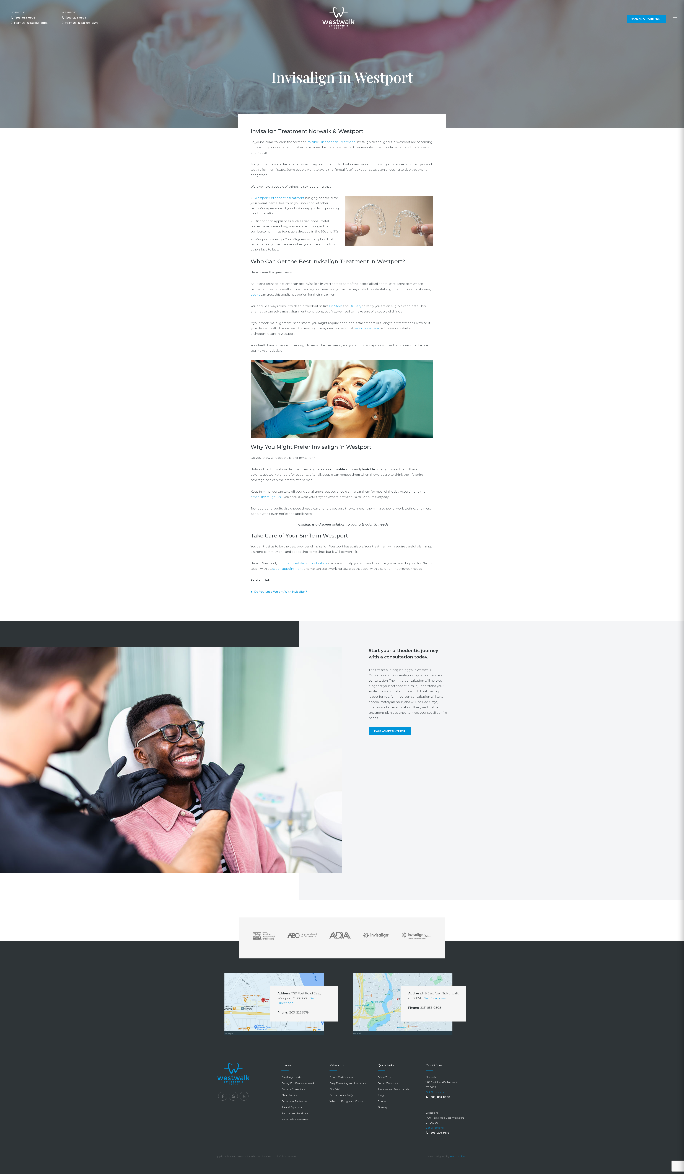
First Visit (335, 1089)
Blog (381, 1095)
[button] (675, 19)
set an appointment (287, 568)
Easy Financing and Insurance (348, 1083)
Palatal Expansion (292, 1107)
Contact (382, 1101)
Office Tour (384, 1077)
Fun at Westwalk (388, 1083)
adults (255, 294)
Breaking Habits (291, 1077)
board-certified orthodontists (305, 563)
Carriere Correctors (293, 1089)
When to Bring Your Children (347, 1101)
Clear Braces (289, 1095)
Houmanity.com (460, 1156)
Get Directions (434, 998)
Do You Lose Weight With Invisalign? (280, 591)
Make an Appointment (389, 731)
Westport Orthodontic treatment (279, 198)
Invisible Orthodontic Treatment (330, 142)
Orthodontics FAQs (341, 1095)
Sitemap (383, 1107)
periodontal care (366, 328)
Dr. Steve (335, 306)
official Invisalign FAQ (267, 497)
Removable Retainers (295, 1119)
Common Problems (294, 1101)
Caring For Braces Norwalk (298, 1083)
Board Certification (341, 1077)
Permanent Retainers (294, 1113)
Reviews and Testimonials (393, 1089)
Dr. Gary (355, 306)
